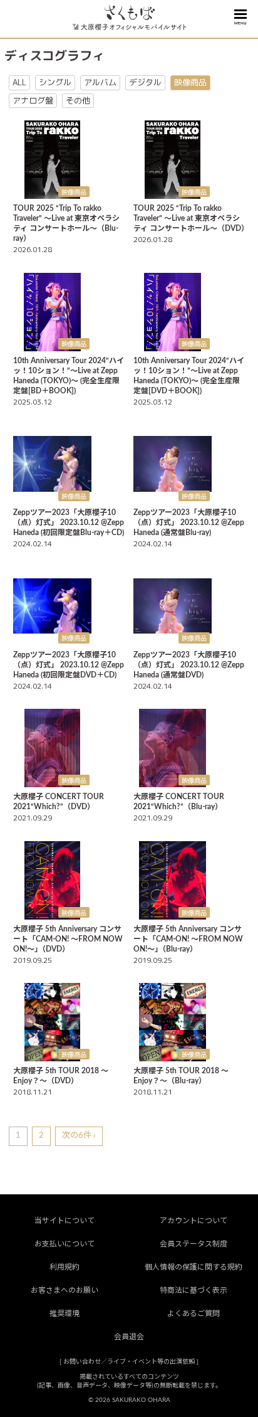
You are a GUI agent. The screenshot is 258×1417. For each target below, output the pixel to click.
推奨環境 (64, 1313)
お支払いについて (64, 1244)
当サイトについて (64, 1220)
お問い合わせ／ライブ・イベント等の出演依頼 (129, 1362)
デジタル (145, 82)
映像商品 (190, 82)
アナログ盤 (33, 100)
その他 (78, 100)
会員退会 (129, 1336)
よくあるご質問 (193, 1313)
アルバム (100, 82)
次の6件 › (79, 1136)
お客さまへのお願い (64, 1290)
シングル (55, 82)
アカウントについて (193, 1220)
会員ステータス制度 (193, 1244)
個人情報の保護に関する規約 (193, 1267)
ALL (19, 82)
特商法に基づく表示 (193, 1290)
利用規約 (64, 1267)
